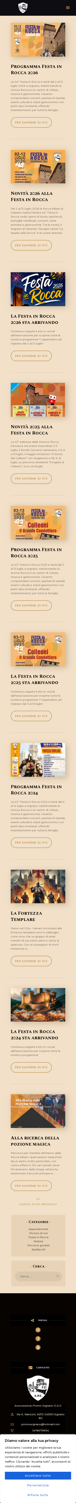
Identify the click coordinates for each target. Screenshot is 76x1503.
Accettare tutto (38, 1475)
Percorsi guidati (38, 1245)
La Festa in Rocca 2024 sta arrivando (34, 1035)
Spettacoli (38, 1249)
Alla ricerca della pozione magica (35, 1141)
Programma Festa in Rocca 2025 (36, 553)
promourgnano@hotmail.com (40, 1424)
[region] (38, 1468)
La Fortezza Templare (26, 916)
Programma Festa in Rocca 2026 (36, 69)
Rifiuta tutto (38, 1495)
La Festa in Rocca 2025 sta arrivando (34, 679)
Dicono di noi (38, 1233)
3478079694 (40, 1430)
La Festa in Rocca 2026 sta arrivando (34, 319)
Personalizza (38, 1485)
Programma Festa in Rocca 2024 (36, 790)
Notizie (38, 1241)
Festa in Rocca (38, 1237)
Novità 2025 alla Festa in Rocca (32, 430)
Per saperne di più (31, 122)
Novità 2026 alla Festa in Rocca (32, 196)
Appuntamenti (38, 1229)
